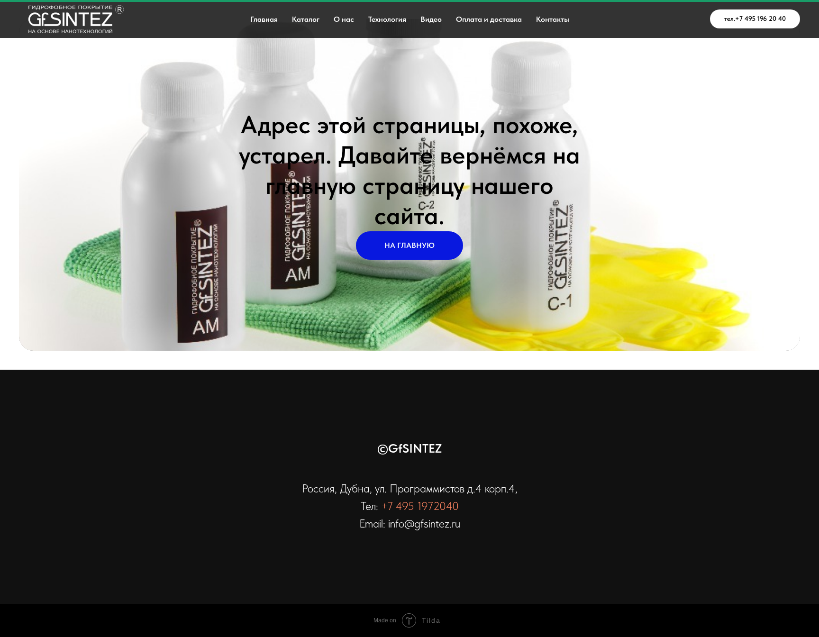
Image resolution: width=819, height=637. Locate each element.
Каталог (305, 19)
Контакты (552, 19)
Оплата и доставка (489, 19)
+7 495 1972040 (420, 506)
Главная (264, 19)
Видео (431, 19)
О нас (344, 19)
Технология (387, 19)
